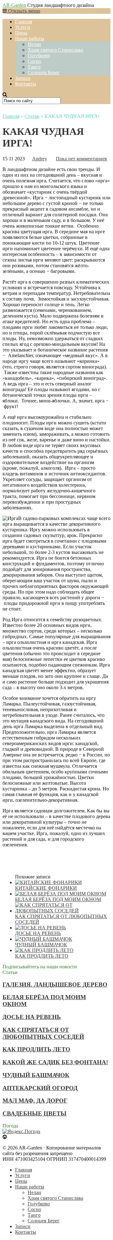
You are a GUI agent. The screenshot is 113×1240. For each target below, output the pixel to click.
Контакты (25, 83)
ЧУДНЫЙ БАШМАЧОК (36, 1075)
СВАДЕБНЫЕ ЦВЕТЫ (35, 1113)
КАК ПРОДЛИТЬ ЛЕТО (36, 1049)
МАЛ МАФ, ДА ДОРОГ (35, 1100)
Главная (23, 21)
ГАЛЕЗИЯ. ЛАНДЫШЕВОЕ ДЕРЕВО (55, 984)
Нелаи (34, 44)
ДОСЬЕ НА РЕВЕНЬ (32, 1017)
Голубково (39, 55)
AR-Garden (14, 5)
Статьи (32, 116)
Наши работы (29, 38)
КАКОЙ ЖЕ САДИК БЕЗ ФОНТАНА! (55, 1062)
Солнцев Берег (44, 72)
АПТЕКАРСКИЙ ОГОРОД (40, 1088)
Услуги (22, 27)
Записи (22, 78)
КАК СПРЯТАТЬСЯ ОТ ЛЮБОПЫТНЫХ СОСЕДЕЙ (43, 1033)
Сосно (34, 61)
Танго (34, 66)
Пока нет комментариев (81, 158)
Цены (21, 33)
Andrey (39, 158)
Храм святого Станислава (55, 50)
